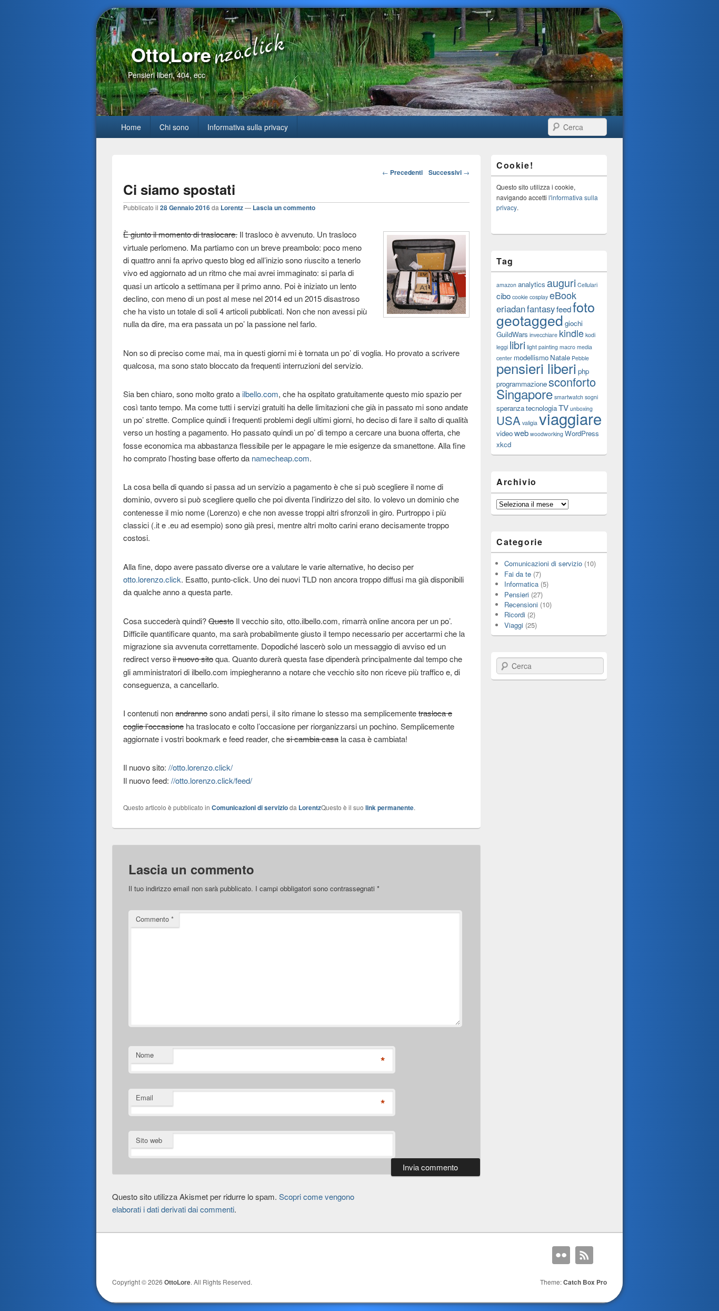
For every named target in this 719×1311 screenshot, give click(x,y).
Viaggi (513, 625)
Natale (560, 357)
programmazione (521, 384)
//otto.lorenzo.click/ (200, 767)
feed (563, 308)
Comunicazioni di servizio (250, 807)
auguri (561, 282)
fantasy (541, 308)
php (583, 371)
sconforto (572, 381)
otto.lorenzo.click (152, 579)
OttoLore (171, 54)
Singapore (524, 394)
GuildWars (512, 334)
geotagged (529, 320)
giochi (574, 323)
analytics (531, 284)
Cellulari (587, 285)
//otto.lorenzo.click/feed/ (211, 780)
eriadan (510, 308)
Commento (155, 919)
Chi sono (174, 127)
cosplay (539, 297)
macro (567, 347)
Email (144, 1097)
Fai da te (517, 574)
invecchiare (543, 335)
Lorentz (232, 207)
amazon (506, 285)
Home (131, 127)
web (521, 432)
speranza (510, 408)
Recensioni (521, 604)
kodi (590, 335)
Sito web (149, 1140)
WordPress (582, 433)
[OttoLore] (359, 112)
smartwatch (568, 397)
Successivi (449, 172)
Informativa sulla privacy (247, 127)
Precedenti (402, 172)
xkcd (503, 444)
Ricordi (514, 614)
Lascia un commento (284, 207)
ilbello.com (260, 393)
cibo (503, 295)
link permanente (389, 807)
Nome (145, 1055)
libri (517, 344)
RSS (584, 1255)
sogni (591, 397)
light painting (542, 347)
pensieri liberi (536, 368)
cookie (520, 297)
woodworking (546, 434)
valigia (529, 423)
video (504, 433)
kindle (571, 333)
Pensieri (516, 594)
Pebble (580, 358)
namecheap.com (280, 458)
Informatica (521, 584)
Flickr (561, 1255)
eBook (563, 295)
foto (584, 306)
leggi (502, 347)
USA (508, 420)
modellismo (531, 357)
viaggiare (570, 418)
